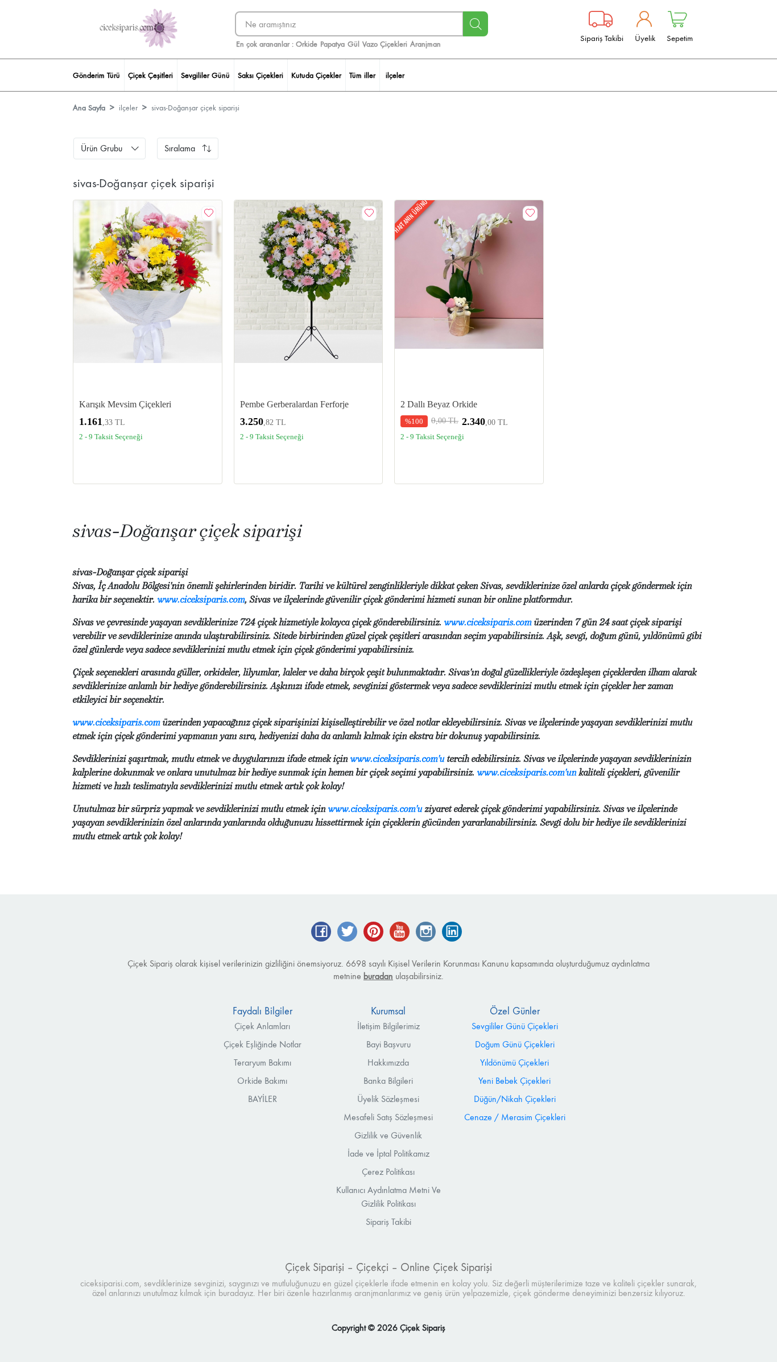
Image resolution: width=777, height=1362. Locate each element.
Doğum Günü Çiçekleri (515, 1044)
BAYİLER (262, 1098)
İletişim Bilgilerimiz (388, 1026)
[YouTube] (400, 933)
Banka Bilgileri (388, 1080)
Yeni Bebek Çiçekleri (514, 1080)
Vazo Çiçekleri (384, 44)
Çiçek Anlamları (262, 1026)
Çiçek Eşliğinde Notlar (262, 1044)
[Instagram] (426, 933)
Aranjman (425, 44)
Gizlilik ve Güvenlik (388, 1135)
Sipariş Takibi (601, 38)
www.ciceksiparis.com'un (527, 772)
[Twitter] (347, 933)
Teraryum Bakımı (262, 1062)
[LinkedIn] (452, 933)
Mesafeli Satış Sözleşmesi (388, 1117)
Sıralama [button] (179, 148)
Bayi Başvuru (388, 1044)
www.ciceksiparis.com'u (397, 758)
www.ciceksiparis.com (201, 599)
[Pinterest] (373, 933)
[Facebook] (321, 933)
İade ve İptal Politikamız (388, 1153)
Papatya (332, 44)
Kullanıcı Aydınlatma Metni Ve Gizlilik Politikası (388, 1196)
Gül (353, 44)
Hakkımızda (388, 1062)
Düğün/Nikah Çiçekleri (515, 1098)
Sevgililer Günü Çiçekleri (515, 1026)
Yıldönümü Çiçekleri (514, 1062)
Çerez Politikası (388, 1171)
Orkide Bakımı (262, 1080)
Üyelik (645, 38)
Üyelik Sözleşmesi (388, 1098)
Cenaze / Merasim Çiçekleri (514, 1117)
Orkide (306, 44)
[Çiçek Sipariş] (138, 29)
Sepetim (680, 38)
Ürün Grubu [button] (101, 148)
